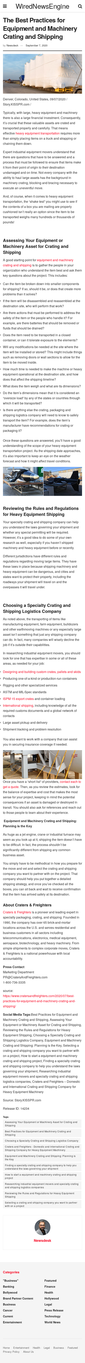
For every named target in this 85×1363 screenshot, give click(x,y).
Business (9, 1304)
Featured (50, 1280)
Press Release (53, 1310)
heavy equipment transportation (38, 133)
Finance (49, 1286)
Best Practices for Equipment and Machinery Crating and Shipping (38, 1133)
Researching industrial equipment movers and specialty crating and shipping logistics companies (42, 1185)
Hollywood (51, 1298)
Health (48, 1292)
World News (52, 1322)
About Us (28, 1351)
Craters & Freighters (17, 912)
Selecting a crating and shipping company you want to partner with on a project (41, 1204)
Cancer (7, 1310)
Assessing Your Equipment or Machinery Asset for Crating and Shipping (41, 1123)
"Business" (10, 1280)
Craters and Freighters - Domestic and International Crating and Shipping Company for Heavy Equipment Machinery (42, 1148)
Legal (48, 1304)
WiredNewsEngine (42, 6)
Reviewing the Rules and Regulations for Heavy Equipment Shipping (39, 1194)
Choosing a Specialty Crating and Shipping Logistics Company (41, 1140)
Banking (8, 1286)
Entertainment (12, 1322)
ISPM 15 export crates (18, 698)
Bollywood (10, 1292)
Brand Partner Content (18, 1298)
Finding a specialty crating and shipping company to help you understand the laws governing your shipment (40, 1166)
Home (6, 1348)
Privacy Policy (11, 1351)
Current (8, 1316)
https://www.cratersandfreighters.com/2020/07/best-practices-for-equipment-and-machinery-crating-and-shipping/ (39, 1000)
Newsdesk (12, 45)
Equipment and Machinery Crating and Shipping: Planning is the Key (40, 1157)
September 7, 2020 (36, 45)
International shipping (18, 705)
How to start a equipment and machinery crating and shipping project (41, 1176)
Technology (52, 1316)
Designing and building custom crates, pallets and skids (42, 671)
